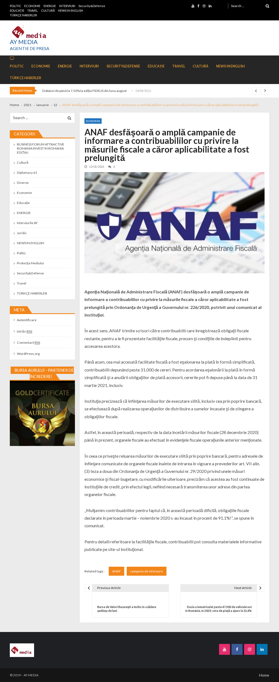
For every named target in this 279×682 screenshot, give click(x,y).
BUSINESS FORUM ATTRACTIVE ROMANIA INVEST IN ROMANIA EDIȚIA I (40, 148)
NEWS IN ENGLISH (70, 10)
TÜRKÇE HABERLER (23, 15)
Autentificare (27, 320)
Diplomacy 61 (27, 172)
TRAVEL (32, 10)
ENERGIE (50, 6)
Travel (21, 283)
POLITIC (15, 6)
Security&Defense (91, 6)
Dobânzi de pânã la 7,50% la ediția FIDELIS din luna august (84, 91)
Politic (21, 253)
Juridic (22, 233)
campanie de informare (146, 571)
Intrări (24, 331)
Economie (93, 121)
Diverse (23, 183)
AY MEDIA (24, 42)
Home (264, 675)
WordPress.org (28, 354)
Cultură (22, 162)
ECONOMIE (32, 6)
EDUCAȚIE (17, 10)
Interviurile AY (27, 223)
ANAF (116, 571)
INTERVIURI (67, 6)
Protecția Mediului (30, 263)
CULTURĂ (48, 10)
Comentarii (28, 342)
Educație (23, 203)
